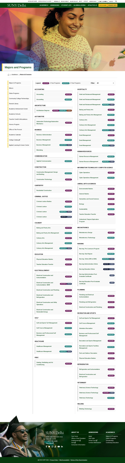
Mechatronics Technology (96, 237)
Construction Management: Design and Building (54, 173)
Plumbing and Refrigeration (96, 302)
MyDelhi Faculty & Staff (44, 1)
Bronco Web (64, 1)
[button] (100, 1)
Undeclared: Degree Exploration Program (89, 220)
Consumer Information (78, 445)
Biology (96, 204)
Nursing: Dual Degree (96, 254)
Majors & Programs (25, 74)
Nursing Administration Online (96, 264)
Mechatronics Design (96, 232)
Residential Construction (54, 190)
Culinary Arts (54, 238)
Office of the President (78, 438)
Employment (75, 440)
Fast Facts (74, 436)
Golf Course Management (54, 328)
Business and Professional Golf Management (54, 334)
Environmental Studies (96, 189)
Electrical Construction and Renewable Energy (54, 311)
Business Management (54, 140)
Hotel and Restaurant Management (96, 94)
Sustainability (96, 209)
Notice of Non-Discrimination (79, 460)
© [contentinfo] (38, 460)
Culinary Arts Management (54, 243)
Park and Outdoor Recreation (96, 353)
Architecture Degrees (54, 110)
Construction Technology (54, 179)
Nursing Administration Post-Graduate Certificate (96, 275)
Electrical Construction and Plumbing (54, 290)
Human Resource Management (96, 156)
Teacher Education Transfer (54, 264)
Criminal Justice (54, 206)
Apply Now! (102, 5)
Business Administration (54, 135)
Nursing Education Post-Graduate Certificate (96, 283)
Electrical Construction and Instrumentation (54, 276)
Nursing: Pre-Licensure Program (96, 249)
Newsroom (92, 1)
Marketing (54, 150)
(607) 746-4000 (52, 441)
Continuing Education (112, 442)
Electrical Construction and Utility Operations (54, 303)
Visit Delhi (92, 438)
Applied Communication (54, 161)
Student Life (66, 5)
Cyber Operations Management (96, 177)
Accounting (54, 94)
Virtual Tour (92, 440)
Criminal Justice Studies (54, 201)
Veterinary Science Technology (96, 387)
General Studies (96, 194)
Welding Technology (96, 409)
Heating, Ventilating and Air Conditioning (54, 363)
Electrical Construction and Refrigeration (54, 296)
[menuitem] (19, 83)
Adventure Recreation (96, 328)
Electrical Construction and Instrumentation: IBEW (54, 284)
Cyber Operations (96, 172)
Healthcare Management (54, 346)
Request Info (112, 5)
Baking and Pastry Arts (54, 228)
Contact (86, 1)
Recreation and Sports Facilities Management (96, 347)
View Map (49, 443)
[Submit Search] (116, 1)
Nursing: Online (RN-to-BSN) (96, 259)
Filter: (93, 83)
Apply (90, 436)
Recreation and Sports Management (96, 341)
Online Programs (111, 438)
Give (72, 442)
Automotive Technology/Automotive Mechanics (54, 123)
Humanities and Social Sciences (96, 199)
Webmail (56, 1)
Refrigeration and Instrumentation (96, 369)
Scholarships (110, 440)
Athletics (91, 5)
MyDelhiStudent (32, 1)
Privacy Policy (54, 460)
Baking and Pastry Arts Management (54, 233)
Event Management (96, 135)
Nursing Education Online (96, 269)
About (80, 1)
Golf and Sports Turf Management (54, 323)
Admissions (54, 5)
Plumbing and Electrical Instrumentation (96, 296)
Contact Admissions (95, 442)
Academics (44, 5)
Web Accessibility (64, 460)
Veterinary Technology (96, 398)
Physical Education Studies (54, 259)
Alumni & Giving (79, 5)
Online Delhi (73, 1)
